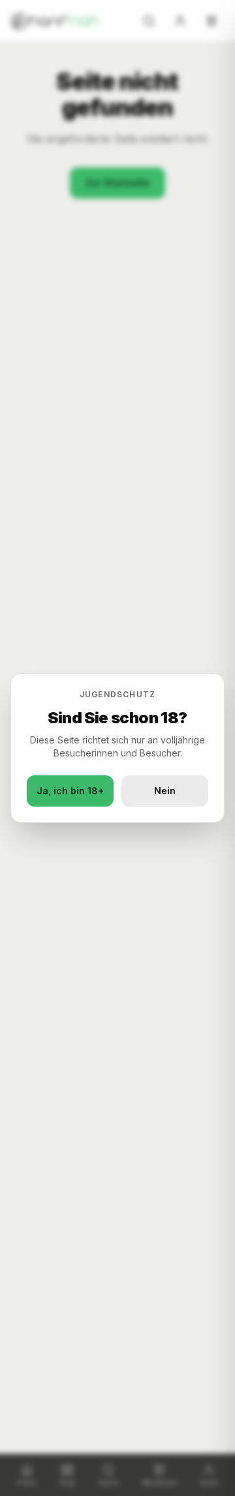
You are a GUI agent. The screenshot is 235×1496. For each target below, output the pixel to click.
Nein (165, 790)
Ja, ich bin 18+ (70, 790)
